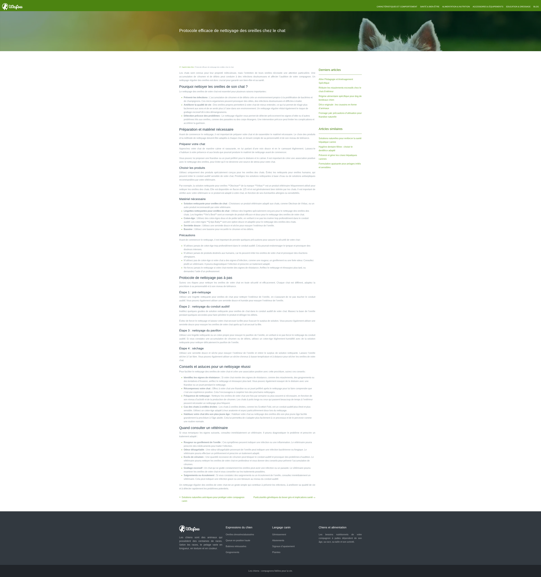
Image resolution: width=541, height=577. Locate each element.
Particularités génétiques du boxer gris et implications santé (283, 497)
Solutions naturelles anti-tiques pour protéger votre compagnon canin (213, 499)
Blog (536, 6)
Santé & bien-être (429, 6)
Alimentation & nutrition (456, 6)
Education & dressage (518, 6)
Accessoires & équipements (488, 6)
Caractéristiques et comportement (397, 6)
